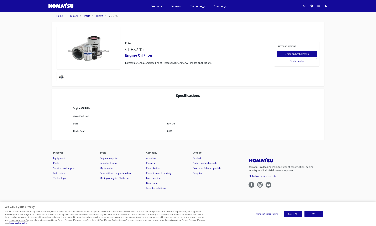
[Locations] (311, 6)
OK (313, 213)
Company (220, 6)
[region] (188, 214)
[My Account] (326, 6)
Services (176, 6)
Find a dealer (297, 61)
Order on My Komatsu (297, 54)
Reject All (292, 213)
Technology (197, 6)
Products (156, 6)
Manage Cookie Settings (268, 213)
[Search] (304, 6)
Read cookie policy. (18, 223)
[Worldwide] (318, 6)
